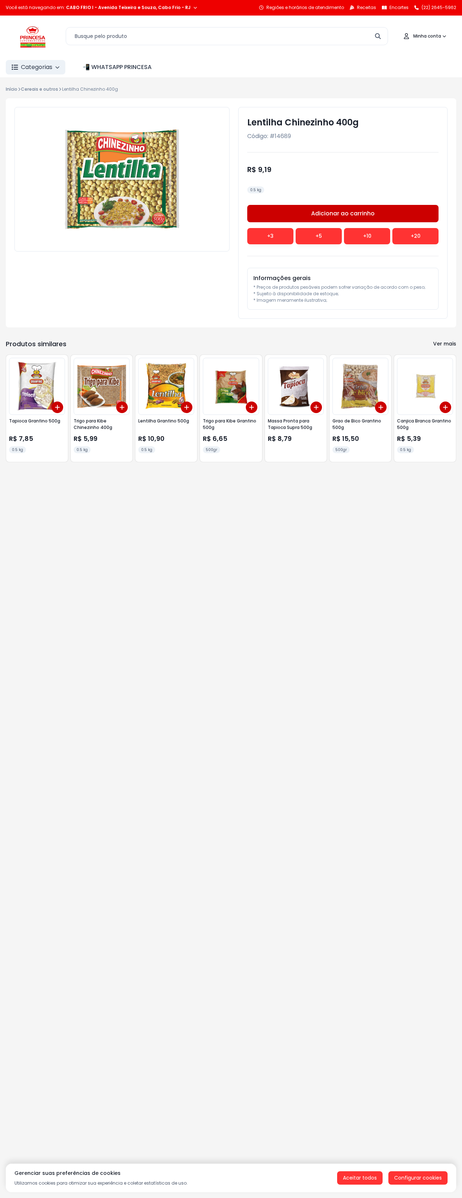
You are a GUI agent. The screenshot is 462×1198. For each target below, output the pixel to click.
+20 (415, 236)
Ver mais (444, 343)
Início (11, 89)
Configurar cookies (418, 1177)
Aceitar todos (360, 1177)
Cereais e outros (39, 89)
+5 (318, 236)
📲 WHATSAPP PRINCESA (117, 67)
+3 (270, 236)
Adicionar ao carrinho (343, 213)
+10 (367, 236)
